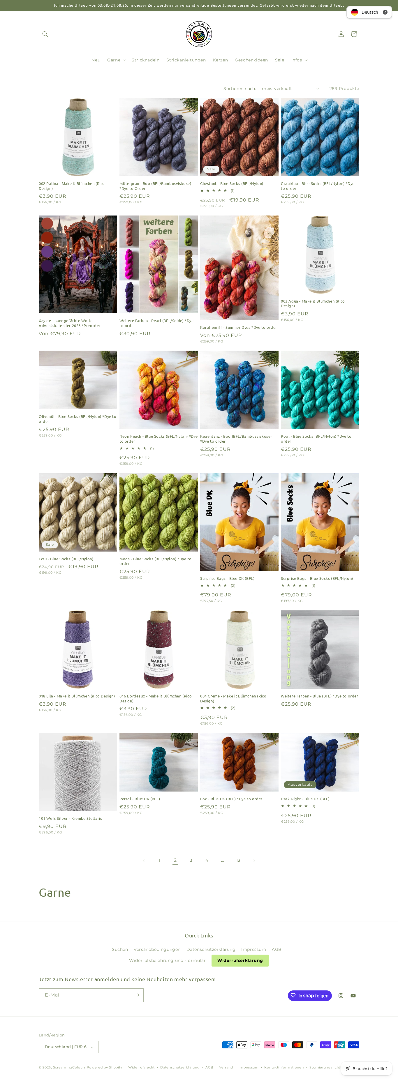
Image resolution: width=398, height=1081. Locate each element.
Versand (226, 1067)
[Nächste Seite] (254, 860)
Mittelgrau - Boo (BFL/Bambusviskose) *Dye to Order (155, 186)
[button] (45, 34)
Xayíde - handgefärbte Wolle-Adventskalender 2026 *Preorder (70, 323)
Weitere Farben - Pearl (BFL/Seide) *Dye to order (156, 323)
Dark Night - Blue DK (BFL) (305, 798)
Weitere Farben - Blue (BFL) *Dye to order (319, 696)
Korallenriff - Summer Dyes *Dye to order (238, 327)
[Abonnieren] (137, 995)
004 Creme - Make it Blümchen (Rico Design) (233, 698)
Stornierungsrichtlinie (328, 1067)
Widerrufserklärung (240, 960)
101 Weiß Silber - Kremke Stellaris (70, 818)
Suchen (120, 949)
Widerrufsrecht (141, 1067)
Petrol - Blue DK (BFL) (139, 798)
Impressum (253, 949)
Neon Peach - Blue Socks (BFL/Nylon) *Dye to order (158, 439)
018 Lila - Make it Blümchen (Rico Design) (77, 696)
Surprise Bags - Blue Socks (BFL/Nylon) (317, 578)
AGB (277, 949)
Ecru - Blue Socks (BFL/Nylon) (66, 559)
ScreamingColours (69, 1068)
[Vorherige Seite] (144, 860)
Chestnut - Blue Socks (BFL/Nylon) (231, 183)
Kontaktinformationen (284, 1067)
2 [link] (175, 860)
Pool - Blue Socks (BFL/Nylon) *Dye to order (316, 439)
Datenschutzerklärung (211, 949)
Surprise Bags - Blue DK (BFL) (227, 578)
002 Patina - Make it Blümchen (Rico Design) (72, 186)
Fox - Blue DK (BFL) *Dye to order (231, 798)
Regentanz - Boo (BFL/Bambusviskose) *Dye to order (236, 439)
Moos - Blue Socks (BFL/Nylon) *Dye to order (155, 561)
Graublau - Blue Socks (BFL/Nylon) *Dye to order (318, 186)
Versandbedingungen (157, 949)
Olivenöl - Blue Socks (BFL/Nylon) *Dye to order (78, 419)
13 (238, 860)
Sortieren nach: (239, 88)
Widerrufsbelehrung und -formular (167, 960)
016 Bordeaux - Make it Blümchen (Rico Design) (155, 698)
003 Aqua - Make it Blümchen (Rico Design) (313, 303)
